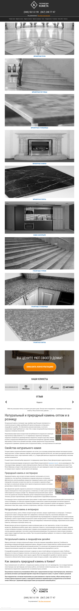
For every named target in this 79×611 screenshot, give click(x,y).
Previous (7, 384)
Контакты (66, 18)
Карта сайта (60, 18)
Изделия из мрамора (37, 18)
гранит (56, 463)
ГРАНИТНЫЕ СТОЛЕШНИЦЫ (39, 307)
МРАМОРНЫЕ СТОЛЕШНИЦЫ (39, 128)
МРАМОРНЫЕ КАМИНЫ (39, 164)
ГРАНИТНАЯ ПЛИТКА (39, 342)
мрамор (51, 463)
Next (72, 384)
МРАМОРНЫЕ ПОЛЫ (39, 56)
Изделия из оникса (19, 18)
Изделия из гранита (28, 18)
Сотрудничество (48, 18)
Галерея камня (12, 18)
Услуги (43, 18)
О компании (54, 18)
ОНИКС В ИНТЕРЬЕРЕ (39, 235)
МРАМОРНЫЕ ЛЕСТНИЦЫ (39, 92)
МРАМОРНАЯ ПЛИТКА (39, 199)
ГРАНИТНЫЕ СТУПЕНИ (39, 271)
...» (51, 410)
